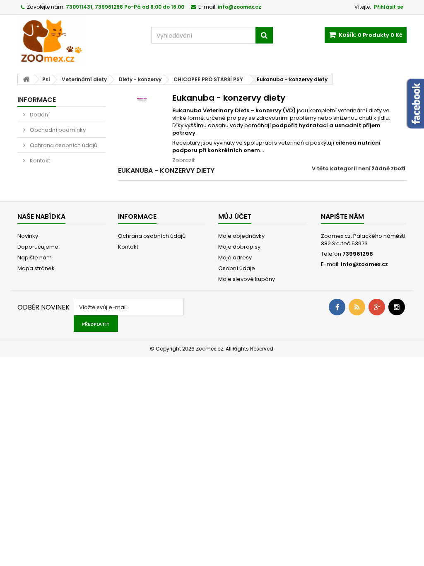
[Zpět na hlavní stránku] (26, 79)
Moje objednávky (241, 236)
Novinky (27, 236)
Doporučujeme (37, 247)
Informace (36, 99)
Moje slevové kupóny (246, 279)
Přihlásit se (388, 6)
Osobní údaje (236, 268)
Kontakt (39, 160)
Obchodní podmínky (57, 130)
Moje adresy (235, 257)
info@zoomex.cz (364, 264)
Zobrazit (183, 160)
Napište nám (34, 257)
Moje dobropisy (239, 247)
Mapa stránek (36, 268)
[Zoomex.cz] (78, 41)
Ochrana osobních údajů (63, 145)
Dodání (39, 115)
